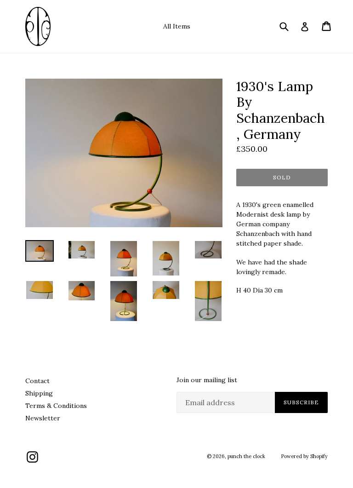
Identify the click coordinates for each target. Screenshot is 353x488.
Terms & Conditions (56, 406)
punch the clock (246, 456)
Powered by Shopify (304, 456)
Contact (37, 381)
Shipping (39, 393)
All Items (176, 26)
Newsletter (42, 418)
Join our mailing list (206, 380)
